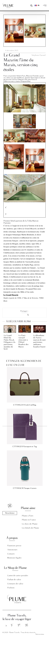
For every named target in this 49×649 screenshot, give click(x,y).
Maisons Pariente (32, 76)
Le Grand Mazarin (10, 294)
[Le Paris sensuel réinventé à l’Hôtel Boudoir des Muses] (24, 329)
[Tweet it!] (28, 315)
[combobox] (37, 5)
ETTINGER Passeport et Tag (25, 446)
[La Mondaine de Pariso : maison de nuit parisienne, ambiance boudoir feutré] (39, 329)
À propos (12, 538)
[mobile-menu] (45, 5)
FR (38, 5)
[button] (25, 207)
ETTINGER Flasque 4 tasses (25, 488)
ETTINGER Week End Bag (24, 405)
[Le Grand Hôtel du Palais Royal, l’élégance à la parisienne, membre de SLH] (10, 329)
